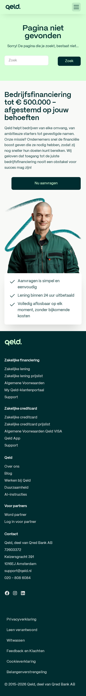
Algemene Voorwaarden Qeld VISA (33, 431)
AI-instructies (15, 494)
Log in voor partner (20, 522)
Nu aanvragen (46, 183)
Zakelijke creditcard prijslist (27, 424)
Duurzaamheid (16, 487)
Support (11, 397)
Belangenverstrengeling (27, 672)
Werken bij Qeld (17, 480)
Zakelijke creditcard (20, 417)
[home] (13, 7)
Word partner (15, 515)
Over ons (11, 466)
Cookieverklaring (21, 661)
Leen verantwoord (22, 630)
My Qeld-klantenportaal (24, 390)
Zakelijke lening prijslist (23, 376)
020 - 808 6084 (17, 578)
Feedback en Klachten (25, 651)
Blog (8, 473)
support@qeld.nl (18, 571)
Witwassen (16, 640)
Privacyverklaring (21, 619)
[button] (76, 7)
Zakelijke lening (17, 369)
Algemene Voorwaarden (24, 383)
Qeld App (12, 438)
